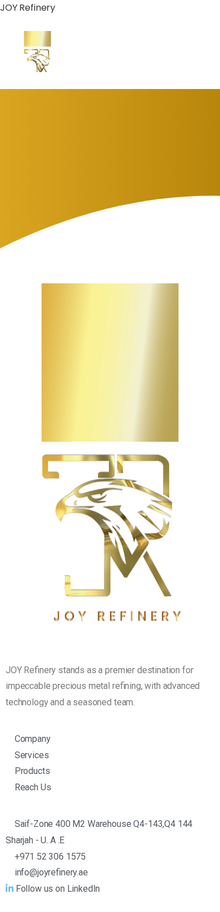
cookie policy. (82, 900)
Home (55, 171)
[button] (191, 57)
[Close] (199, 892)
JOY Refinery (27, 7)
